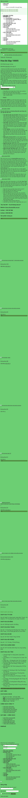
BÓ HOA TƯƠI (6, 16)
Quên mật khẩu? (4, 796)
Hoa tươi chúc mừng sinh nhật (13, 41)
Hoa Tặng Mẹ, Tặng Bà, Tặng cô (13, 19)
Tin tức (5, 37)
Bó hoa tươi (9, 57)
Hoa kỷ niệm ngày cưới (11, 31)
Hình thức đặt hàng (8, 706)
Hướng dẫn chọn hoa (9, 720)
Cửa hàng (5, 39)
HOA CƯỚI (5, 27)
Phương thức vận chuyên (10, 709)
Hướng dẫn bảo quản (9, 722)
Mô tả (4, 97)
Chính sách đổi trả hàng (9, 711)
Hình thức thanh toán (9, 708)
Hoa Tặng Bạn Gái (10, 20)
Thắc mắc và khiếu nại (9, 723)
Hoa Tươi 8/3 (9, 18)
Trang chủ (3, 57)
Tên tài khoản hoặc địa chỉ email (9, 787)
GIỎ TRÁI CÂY (9, 33)
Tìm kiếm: (5, 747)
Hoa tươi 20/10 (9, 44)
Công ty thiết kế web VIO (12, 744)
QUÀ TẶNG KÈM (7, 32)
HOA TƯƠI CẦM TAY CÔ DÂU (13, 29)
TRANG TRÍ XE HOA (11, 28)
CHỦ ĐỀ (5, 40)
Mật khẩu (3, 791)
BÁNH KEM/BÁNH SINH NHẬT (13, 35)
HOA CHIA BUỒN (7, 24)
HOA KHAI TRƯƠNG (8, 15)
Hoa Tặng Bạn (9, 22)
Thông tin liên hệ (7, 719)
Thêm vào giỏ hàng (5, 88)
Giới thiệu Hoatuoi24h (9, 718)
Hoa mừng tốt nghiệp (11, 42)
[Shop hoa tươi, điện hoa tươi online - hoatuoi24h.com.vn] (9, 10)
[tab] (15, 97)
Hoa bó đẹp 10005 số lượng (8, 85)
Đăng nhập (13, 793)
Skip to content (4, 1)
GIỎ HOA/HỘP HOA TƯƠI (9, 23)
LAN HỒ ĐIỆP (6, 26)
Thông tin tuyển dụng (9, 712)
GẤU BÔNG (8, 36)
